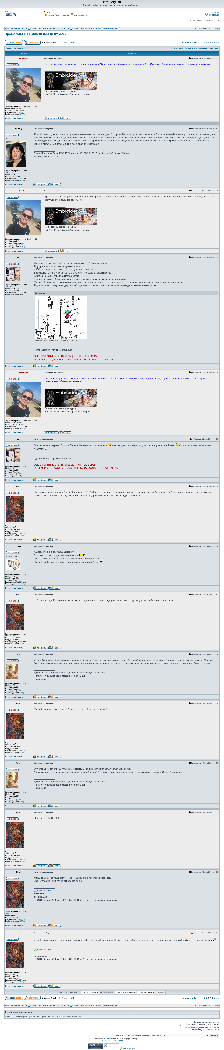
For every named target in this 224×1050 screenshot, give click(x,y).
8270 (22, 114)
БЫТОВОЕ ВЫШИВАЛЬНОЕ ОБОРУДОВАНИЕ (59, 29)
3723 (21, 112)
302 (20, 178)
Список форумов (12, 29)
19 (20, 691)
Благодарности (80, 15)
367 (21, 535)
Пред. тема (178, 48)
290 (20, 534)
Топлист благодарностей (58, 15)
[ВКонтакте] (7, 14)
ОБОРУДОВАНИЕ (29, 29)
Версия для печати (14, 48)
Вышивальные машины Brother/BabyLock (99, 29)
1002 (22, 584)
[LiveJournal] (14, 14)
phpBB (106, 1039)
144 (21, 693)
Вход (216, 12)
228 (20, 582)
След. (216, 42)
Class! (7, 11)
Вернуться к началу (14, 118)
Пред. (196, 42)
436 (21, 180)
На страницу (187, 42)
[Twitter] (11, 14)
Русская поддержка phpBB (112, 1040)
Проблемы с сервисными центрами (35, 34)
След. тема (214, 48)
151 (20, 292)
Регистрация (213, 15)
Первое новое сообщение (196, 48)
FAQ (47, 12)
